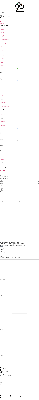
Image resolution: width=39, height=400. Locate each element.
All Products (2, 95)
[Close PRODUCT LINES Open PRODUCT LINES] (4, 92)
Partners (2, 118)
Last (0, 184)
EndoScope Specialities (3, 333)
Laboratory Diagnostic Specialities (4, 336)
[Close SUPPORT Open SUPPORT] (3, 153)
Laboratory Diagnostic (3, 55)
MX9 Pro (1, 72)
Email (1, 185)
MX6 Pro (1, 132)
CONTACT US (1, 328)
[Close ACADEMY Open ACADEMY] (3, 152)
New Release (1, 139)
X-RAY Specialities (3, 36)
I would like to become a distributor (4, 178)
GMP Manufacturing (3, 32)
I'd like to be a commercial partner (4, 176)
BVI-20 (0, 150)
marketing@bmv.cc (4, 371)
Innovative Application (3, 115)
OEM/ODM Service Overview (4, 25)
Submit (19, 200)
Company (1, 189)
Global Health (2, 50)
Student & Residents (3, 49)
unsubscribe (34, 201)
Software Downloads (3, 122)
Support (1, 155)
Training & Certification (3, 156)
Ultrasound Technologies (3, 102)
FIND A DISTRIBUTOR (5, 16)
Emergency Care (2, 58)
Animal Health (2, 109)
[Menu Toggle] (0, 22)
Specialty (1, 187)
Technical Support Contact (3, 363)
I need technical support (3, 175)
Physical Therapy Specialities (4, 42)
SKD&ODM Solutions (3, 29)
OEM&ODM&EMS (3, 121)
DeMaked (2, 350)
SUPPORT (1, 295)
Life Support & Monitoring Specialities (5, 39)
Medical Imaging (2, 62)
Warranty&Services (3, 159)
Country (1, 191)
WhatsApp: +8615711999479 (6, 374)
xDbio (1, 346)
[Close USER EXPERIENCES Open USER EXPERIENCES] (5, 170)
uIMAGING (2, 343)
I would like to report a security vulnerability (5, 179)
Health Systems (2, 46)
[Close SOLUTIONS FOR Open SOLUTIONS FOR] (4, 23)
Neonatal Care (2, 61)
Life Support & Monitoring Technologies (5, 106)
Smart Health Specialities (3, 43)
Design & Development (3, 28)
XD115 (0, 90)
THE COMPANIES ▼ (3, 12)
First (0, 182)
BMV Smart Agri (2, 353)
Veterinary (2, 65)
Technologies (2, 99)
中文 (1, 15)
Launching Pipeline (3, 125)
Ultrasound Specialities (3, 35)
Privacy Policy (30, 201)
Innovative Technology (3, 114)
